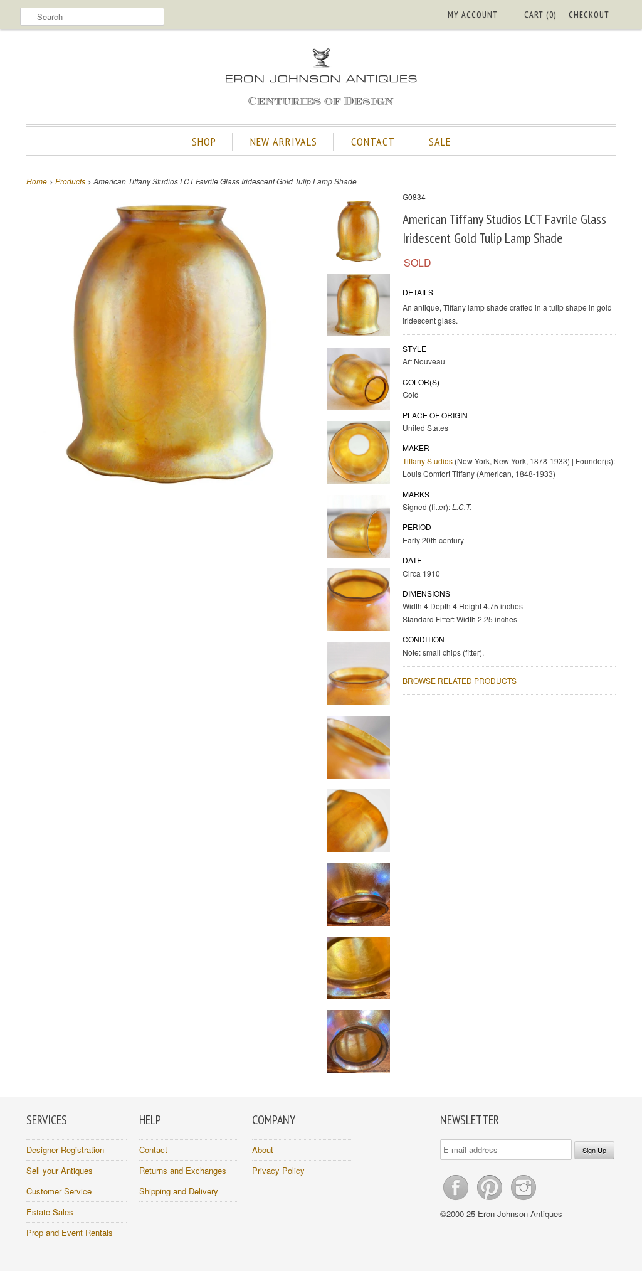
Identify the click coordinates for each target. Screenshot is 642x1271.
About (262, 1150)
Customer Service (59, 1191)
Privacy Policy (278, 1170)
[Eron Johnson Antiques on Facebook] (457, 1200)
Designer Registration (65, 1150)
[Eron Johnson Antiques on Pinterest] (491, 1200)
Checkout (589, 14)
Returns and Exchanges (182, 1170)
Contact (153, 1150)
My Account (473, 14)
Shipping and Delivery (178, 1191)
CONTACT (373, 141)
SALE (440, 141)
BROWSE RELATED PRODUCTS (460, 680)
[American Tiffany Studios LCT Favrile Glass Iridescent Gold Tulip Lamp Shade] (358, 233)
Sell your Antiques (59, 1170)
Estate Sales (49, 1212)
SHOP (204, 141)
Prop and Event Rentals (69, 1232)
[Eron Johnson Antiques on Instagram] (523, 1200)
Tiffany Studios (428, 460)
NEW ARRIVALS (283, 141)
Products (70, 181)
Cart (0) (540, 14)
